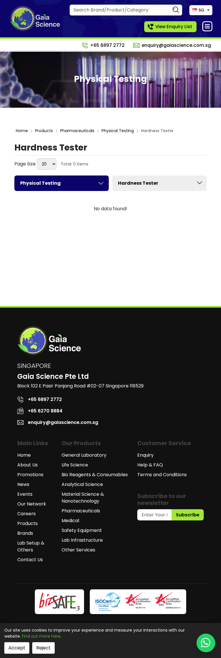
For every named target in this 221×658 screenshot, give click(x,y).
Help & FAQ (150, 465)
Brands (25, 533)
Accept (16, 648)
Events (25, 494)
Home (22, 131)
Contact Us (30, 559)
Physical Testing (118, 131)
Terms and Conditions (162, 474)
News (23, 484)
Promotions (30, 474)
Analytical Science (82, 484)
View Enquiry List (173, 27)
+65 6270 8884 (45, 411)
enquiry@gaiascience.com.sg (176, 45)
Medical (70, 520)
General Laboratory (84, 455)
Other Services (78, 550)
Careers (26, 513)
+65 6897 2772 (107, 45)
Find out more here (41, 636)
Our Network (31, 504)
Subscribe (187, 515)
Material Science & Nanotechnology (83, 497)
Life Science (75, 465)
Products (44, 131)
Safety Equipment (82, 530)
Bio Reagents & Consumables (95, 474)
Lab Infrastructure (82, 540)
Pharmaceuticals (77, 131)
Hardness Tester (138, 183)
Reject (43, 648)
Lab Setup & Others (30, 546)
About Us (27, 465)
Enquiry (145, 455)
